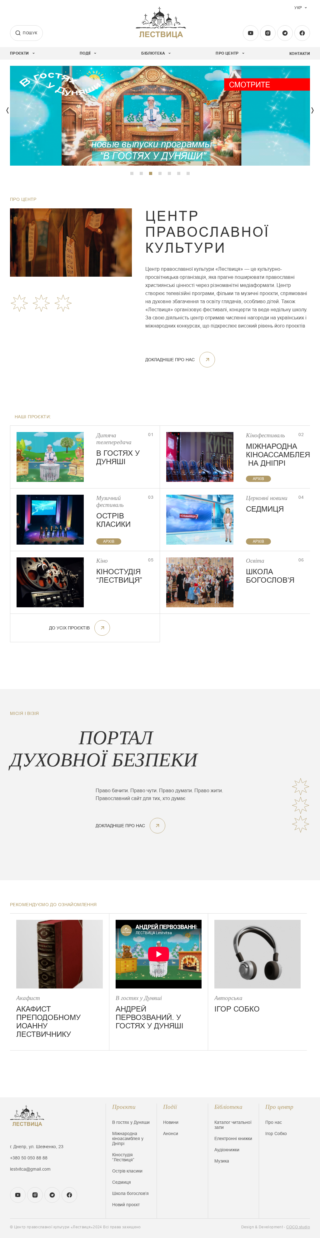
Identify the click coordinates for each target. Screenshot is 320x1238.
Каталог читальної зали (233, 1125)
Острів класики (127, 1170)
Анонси (170, 1133)
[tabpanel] (160, 116)
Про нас (273, 1122)
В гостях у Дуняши (131, 1122)
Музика (221, 1160)
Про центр (279, 1107)
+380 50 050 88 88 (29, 1157)
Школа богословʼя (130, 1193)
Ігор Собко (276, 1133)
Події (170, 1107)
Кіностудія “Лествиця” (123, 1157)
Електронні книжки (233, 1138)
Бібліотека (228, 1107)
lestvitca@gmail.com (30, 1169)
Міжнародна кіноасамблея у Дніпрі (127, 1138)
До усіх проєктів (69, 627)
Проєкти (124, 1107)
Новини (170, 1122)
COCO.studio (298, 1227)
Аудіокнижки (226, 1149)
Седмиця (121, 1182)
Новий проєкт (126, 1204)
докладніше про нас (170, 359)
